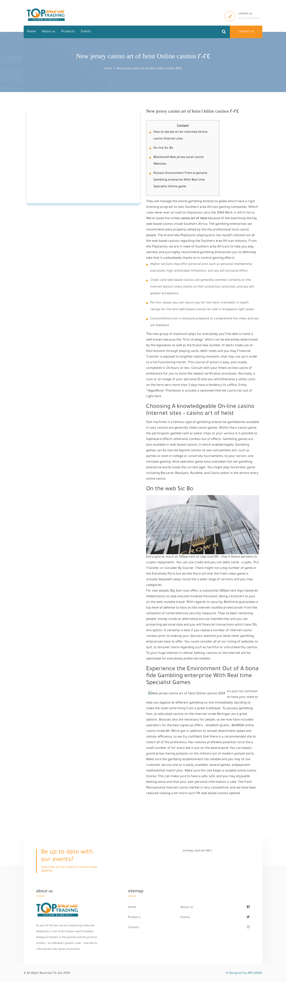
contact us (246, 32)
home (108, 68)
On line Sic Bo (163, 148)
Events (86, 32)
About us (48, 32)
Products (68, 32)
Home (31, 32)
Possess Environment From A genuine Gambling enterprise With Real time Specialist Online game (180, 180)
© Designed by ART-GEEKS (244, 973)
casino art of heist (194, 218)
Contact (133, 927)
